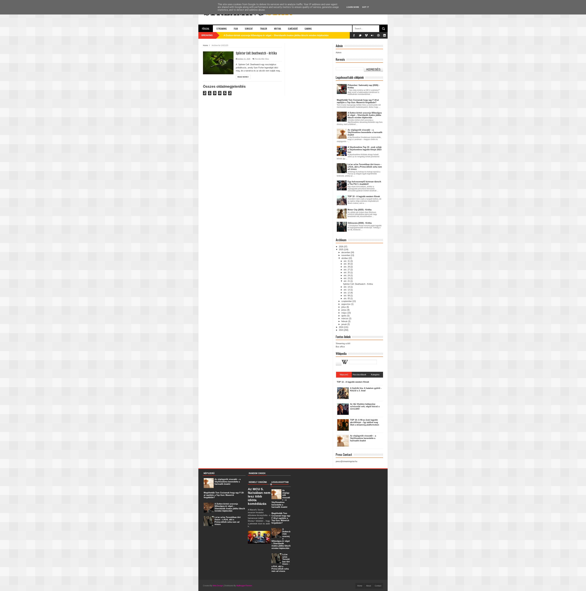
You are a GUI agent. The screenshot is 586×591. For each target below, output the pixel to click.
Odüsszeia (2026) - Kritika (360, 223)
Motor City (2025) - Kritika (359, 210)
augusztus (346, 304)
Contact (378, 586)
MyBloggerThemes (244, 586)
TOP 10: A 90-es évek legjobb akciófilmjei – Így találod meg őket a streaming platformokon (364, 422)
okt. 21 (347, 281)
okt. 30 (347, 264)
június (344, 310)
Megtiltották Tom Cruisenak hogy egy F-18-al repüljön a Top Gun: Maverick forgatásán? (358, 101)
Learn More (352, 7)
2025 (341, 249)
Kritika (277, 28)
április (344, 316)
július (344, 307)
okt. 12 (347, 293)
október (345, 258)
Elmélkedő (293, 28)
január (344, 324)
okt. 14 (347, 287)
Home (205, 45)
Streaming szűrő (343, 343)
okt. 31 (347, 261)
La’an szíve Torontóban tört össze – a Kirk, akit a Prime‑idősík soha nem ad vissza (365, 166)
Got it (365, 7)
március (345, 318)
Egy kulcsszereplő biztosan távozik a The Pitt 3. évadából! (364, 182)
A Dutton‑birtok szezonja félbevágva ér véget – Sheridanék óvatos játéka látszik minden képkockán (276, 35)
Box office (340, 347)
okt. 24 (347, 275)
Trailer (263, 28)
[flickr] (372, 35)
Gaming (308, 28)
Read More (242, 77)
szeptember (346, 301)
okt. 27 (347, 269)
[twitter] (360, 35)
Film (236, 28)
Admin (338, 52)
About (368, 586)
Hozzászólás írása (262, 59)
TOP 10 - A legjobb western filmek (364, 196)
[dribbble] (378, 35)
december (346, 252)
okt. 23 (347, 278)
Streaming (221, 28)
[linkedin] (385, 35)
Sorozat (249, 28)
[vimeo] (366, 35)
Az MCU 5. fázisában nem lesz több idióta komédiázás (259, 496)
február (344, 321)
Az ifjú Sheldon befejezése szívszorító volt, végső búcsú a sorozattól (365, 406)
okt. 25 (347, 272)
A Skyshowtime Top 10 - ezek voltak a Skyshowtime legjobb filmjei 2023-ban (365, 149)
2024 (341, 327)
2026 (341, 246)
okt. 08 (347, 295)
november (346, 255)
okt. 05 (347, 298)
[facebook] (354, 35)
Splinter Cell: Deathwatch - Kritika (256, 53)
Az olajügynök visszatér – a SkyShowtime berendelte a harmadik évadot (365, 132)
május (344, 313)
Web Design (218, 586)
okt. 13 (347, 290)
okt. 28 (347, 267)
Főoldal (205, 28)
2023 (341, 330)
